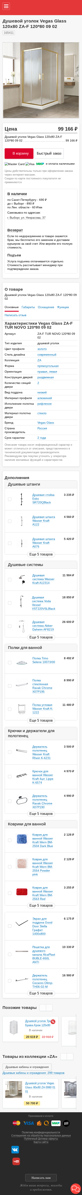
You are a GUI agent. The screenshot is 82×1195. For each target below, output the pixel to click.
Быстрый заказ (49, 153)
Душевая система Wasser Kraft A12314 (43, 579)
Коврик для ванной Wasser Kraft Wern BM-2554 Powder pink (42, 867)
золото (42, 349)
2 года (41, 437)
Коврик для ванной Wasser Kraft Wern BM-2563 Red (42, 893)
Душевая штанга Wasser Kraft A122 (43, 520)
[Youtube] (16, 1161)
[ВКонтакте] (15, 1149)
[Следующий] (71, 80)
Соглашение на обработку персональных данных (41, 1135)
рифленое (44, 403)
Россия (42, 428)
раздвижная (45, 377)
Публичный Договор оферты (41, 1138)
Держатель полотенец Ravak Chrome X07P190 (42, 801)
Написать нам (41, 1177)
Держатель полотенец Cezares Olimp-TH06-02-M (42, 981)
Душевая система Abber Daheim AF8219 (43, 625)
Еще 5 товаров (41, 554)
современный (46, 354)
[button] (75, 1188)
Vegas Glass (45, 422)
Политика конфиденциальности (41, 1132)
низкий (42, 392)
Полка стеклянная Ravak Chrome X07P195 (42, 686)
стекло (41, 413)
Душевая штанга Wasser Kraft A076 (43, 542)
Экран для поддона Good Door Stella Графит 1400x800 (42, 926)
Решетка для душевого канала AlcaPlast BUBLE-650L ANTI (43, 954)
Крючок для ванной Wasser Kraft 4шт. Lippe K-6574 (42, 777)
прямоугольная (48, 366)
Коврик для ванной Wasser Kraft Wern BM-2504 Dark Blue (42, 840)
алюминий (44, 398)
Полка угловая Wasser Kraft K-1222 (42, 708)
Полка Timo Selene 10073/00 (43, 660)
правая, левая (47, 371)
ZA (39, 360)
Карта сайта (41, 1142)
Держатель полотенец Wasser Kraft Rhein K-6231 (41, 752)
